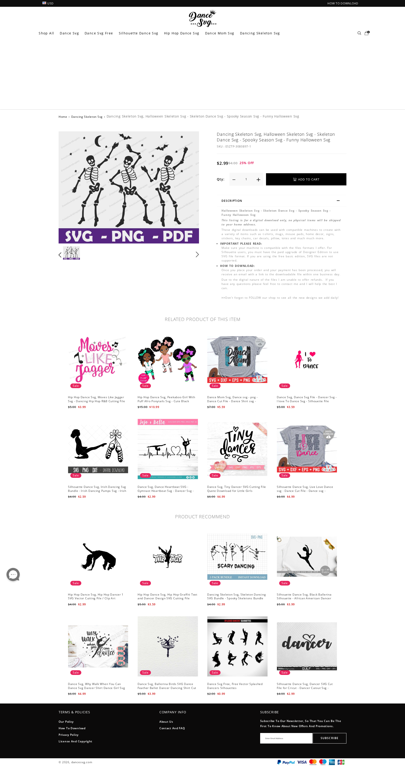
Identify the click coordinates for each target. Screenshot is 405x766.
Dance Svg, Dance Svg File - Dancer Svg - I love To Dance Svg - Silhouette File (307, 399)
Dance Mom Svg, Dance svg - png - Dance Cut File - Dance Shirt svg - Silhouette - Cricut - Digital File (232, 401)
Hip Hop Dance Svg (181, 33)
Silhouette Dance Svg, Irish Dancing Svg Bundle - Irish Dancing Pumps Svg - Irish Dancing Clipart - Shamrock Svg (97, 491)
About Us (166, 722)
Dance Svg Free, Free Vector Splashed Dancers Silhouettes (235, 686)
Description (231, 201)
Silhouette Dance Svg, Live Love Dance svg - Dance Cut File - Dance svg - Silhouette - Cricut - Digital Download (305, 491)
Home (63, 117)
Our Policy (66, 722)
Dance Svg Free (99, 33)
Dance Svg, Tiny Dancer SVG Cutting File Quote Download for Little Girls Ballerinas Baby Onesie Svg (236, 491)
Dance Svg (69, 33)
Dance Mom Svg (219, 33)
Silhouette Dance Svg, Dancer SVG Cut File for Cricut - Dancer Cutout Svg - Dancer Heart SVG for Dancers (305, 688)
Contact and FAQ (172, 728)
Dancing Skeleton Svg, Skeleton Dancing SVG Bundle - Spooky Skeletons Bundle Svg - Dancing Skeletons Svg (236, 598)
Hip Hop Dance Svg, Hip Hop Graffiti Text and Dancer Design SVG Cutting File (167, 596)
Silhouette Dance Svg (138, 33)
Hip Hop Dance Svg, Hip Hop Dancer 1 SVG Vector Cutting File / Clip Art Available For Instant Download (96, 598)
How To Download (72, 728)
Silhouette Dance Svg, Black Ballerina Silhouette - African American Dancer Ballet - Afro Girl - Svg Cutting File (304, 598)
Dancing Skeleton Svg (260, 33)
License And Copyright (75, 741)
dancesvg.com (81, 762)
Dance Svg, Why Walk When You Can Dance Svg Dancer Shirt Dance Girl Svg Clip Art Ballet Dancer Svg (96, 688)
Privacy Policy (69, 735)
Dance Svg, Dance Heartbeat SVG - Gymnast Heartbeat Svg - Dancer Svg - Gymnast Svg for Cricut (166, 491)
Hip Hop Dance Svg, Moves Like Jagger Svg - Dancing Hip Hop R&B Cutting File (96, 399)
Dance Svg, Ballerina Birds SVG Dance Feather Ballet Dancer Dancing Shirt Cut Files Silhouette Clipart (167, 688)
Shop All (46, 33)
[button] (69, 187)
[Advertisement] (202, 74)
